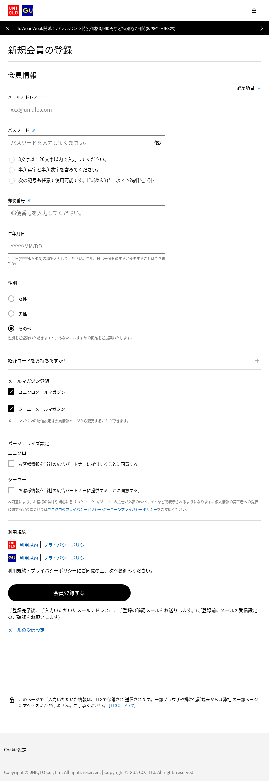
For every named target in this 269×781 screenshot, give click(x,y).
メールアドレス (23, 96)
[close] (7, 28)
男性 (17, 313)
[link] (141, 28)
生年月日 (16, 233)
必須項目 (245, 87)
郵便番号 (16, 200)
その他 (19, 328)
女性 (17, 299)
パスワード (18, 130)
